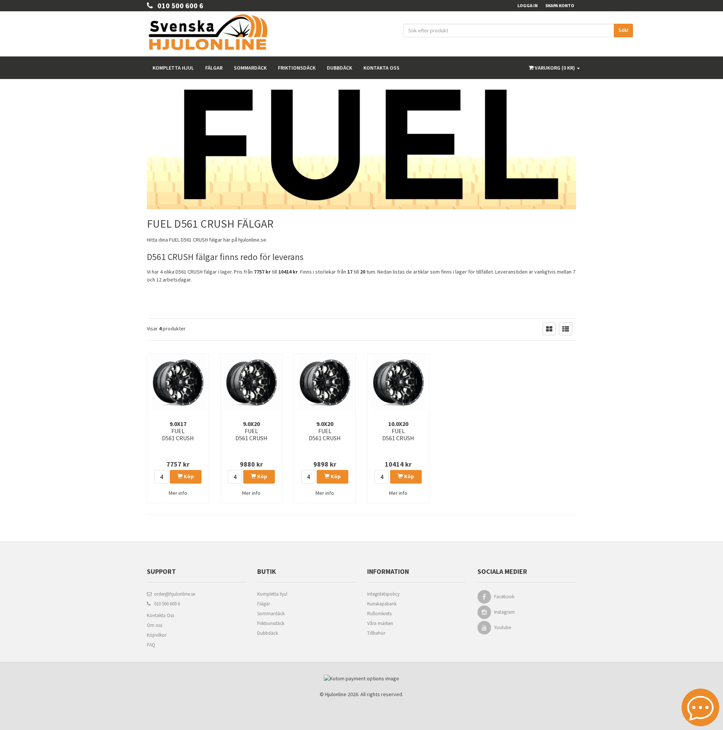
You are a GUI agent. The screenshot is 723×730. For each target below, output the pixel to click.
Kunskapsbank (382, 604)
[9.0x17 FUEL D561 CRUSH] (178, 382)
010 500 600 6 (178, 5)
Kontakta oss (381, 67)
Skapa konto (559, 5)
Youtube (502, 627)
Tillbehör (376, 633)
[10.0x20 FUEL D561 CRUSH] (398, 382)
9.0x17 (178, 431)
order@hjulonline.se (173, 594)
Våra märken (380, 623)
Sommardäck (250, 67)
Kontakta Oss (160, 615)
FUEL (174, 239)
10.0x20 (398, 431)
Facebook (504, 596)
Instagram (504, 612)
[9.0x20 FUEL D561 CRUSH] (251, 382)
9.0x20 (251, 431)
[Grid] (549, 328)
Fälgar (214, 67)
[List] (565, 328)
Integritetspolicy (383, 594)
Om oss (154, 625)
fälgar (215, 239)
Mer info (178, 493)
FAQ (151, 645)
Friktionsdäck (297, 67)
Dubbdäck (339, 67)
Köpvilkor (156, 635)
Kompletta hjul (173, 67)
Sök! (623, 30)
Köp (188, 476)
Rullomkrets (379, 613)
